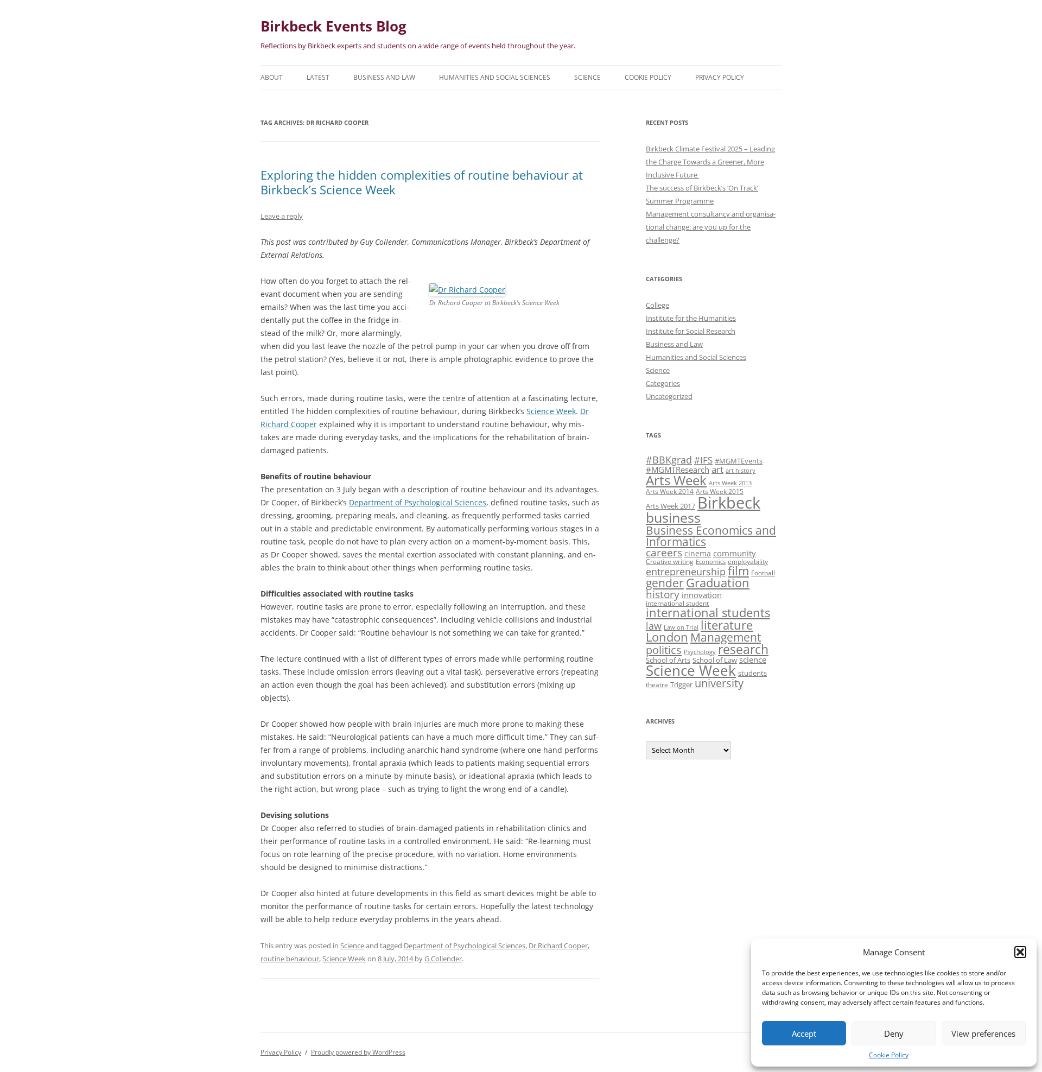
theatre (657, 684)
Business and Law (384, 77)
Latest (318, 77)
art (717, 469)
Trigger (681, 684)
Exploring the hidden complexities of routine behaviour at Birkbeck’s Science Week (421, 182)
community (734, 553)
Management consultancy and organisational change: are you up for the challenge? (711, 227)
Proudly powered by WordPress (358, 1052)
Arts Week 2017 (670, 506)
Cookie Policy (888, 1055)
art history (740, 470)
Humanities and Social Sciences (494, 77)
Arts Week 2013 (730, 483)
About (271, 77)
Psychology (700, 652)
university (719, 683)
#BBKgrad (669, 459)
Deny (894, 1033)
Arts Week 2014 (670, 491)
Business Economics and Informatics (711, 535)
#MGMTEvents (739, 461)
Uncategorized (669, 396)
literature (727, 625)
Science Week (551, 411)
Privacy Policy (719, 77)
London (667, 637)
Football (763, 572)
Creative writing (670, 561)
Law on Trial (681, 627)
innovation (702, 594)
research (743, 649)
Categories (663, 383)
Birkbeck (728, 502)
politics (664, 649)
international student (677, 603)
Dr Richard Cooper (558, 945)
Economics (711, 562)
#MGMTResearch (677, 469)
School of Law (714, 660)
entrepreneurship (686, 571)
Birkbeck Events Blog (333, 26)
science (752, 659)
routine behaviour (289, 958)
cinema (697, 553)
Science (587, 77)
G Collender (443, 958)
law (654, 625)
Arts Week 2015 (720, 491)
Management (725, 637)
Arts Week (676, 480)
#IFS (703, 460)
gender (665, 583)
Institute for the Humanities (691, 318)
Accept (804, 1033)
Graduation (717, 582)
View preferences (983, 1033)
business (673, 517)
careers (664, 552)
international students (708, 612)
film (738, 571)
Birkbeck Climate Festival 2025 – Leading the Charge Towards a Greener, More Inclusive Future (710, 162)
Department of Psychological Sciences (417, 502)
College (657, 305)
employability (748, 561)
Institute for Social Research (690, 331)
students (752, 673)
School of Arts (668, 660)
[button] (1020, 952)
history (662, 594)
